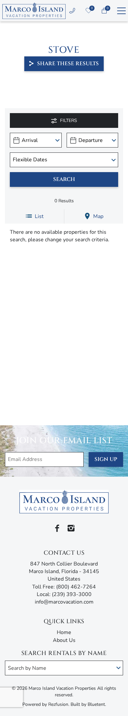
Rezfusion (58, 704)
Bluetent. (97, 704)
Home (64, 632)
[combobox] (64, 668)
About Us (64, 640)
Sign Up (106, 459)
